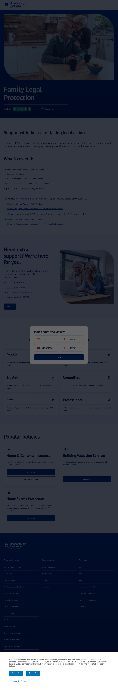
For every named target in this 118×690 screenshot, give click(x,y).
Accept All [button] (16, 673)
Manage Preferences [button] (19, 681)
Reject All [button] (33, 673)
